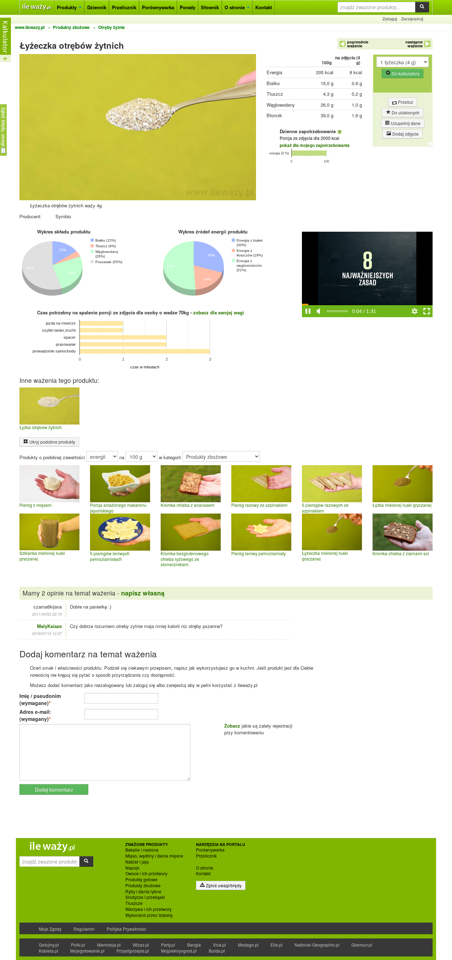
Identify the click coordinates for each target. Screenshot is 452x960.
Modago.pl (248, 945)
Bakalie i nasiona (142, 850)
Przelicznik (124, 7)
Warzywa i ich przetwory (148, 909)
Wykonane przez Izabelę (149, 915)
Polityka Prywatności (126, 929)
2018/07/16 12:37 (47, 633)
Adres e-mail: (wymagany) (35, 715)
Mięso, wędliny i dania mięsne (154, 856)
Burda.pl (217, 951)
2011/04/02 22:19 (47, 614)
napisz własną (143, 592)
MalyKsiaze (49, 626)
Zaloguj (389, 19)
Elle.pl (276, 945)
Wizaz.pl (141, 945)
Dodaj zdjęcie (405, 134)
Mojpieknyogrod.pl (179, 951)
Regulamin (84, 929)
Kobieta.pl (48, 951)
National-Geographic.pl (317, 945)
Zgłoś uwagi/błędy (223, 885)
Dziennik (96, 7)
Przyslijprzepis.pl (133, 951)
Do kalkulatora (405, 73)
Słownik (210, 7)
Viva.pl (219, 945)
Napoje (132, 868)
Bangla (194, 945)
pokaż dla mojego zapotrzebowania (315, 145)
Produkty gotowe (141, 879)
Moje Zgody (50, 929)
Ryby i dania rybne (143, 891)
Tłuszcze (134, 903)
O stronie (235, 7)
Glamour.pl (361, 945)
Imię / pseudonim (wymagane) (40, 699)
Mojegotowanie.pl (87, 951)
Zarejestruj (412, 19)
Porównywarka (158, 7)
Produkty (67, 7)
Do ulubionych (405, 112)
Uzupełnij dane (405, 123)
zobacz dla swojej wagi (218, 312)
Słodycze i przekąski (145, 897)
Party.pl (168, 945)
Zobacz (232, 725)
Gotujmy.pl (49, 945)
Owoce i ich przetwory (146, 873)
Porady (187, 7)
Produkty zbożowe (143, 885)
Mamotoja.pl (109, 945)
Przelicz (405, 102)
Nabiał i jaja (137, 862)
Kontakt (263, 7)
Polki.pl (78, 945)
